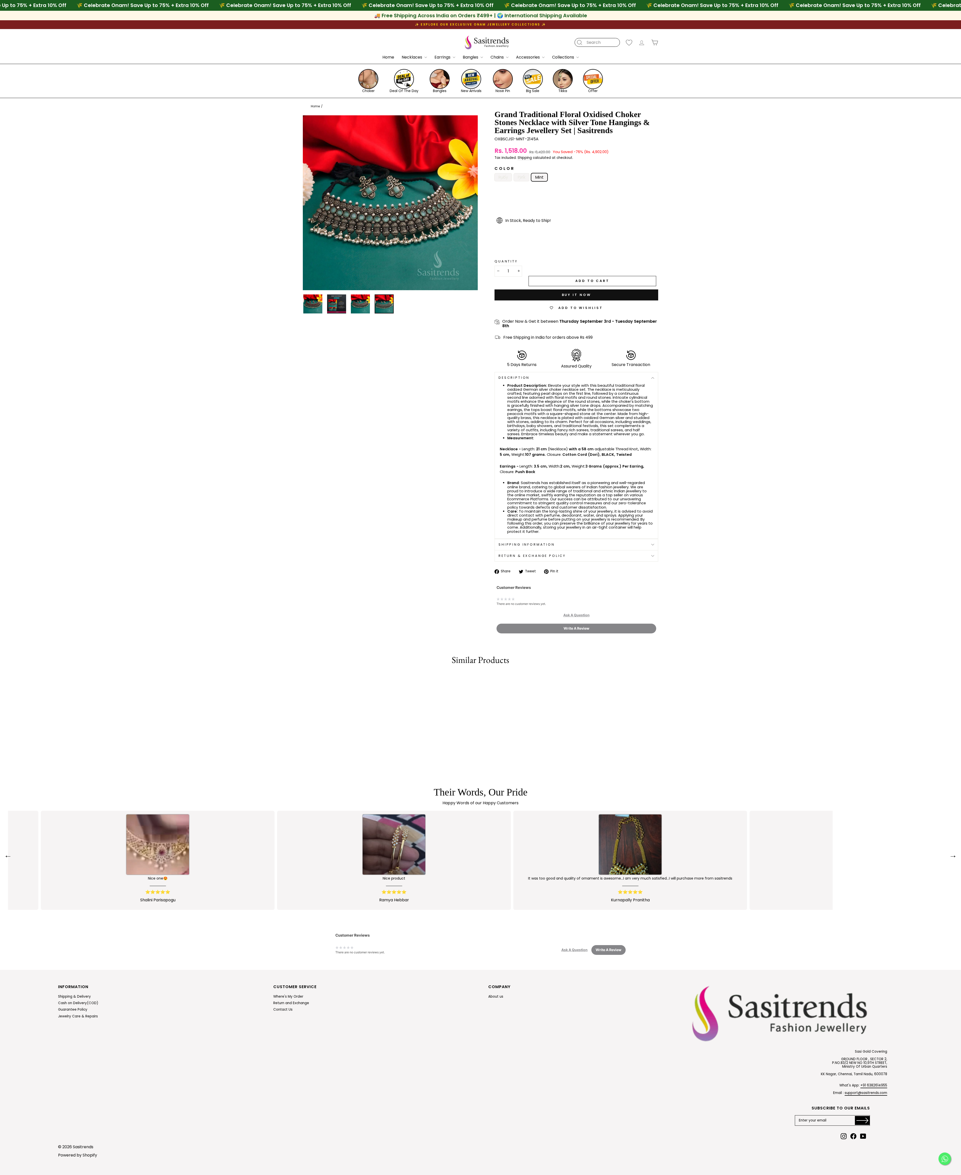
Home (388, 57)
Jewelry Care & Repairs (78, 1016)
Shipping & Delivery (74, 996)
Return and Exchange (291, 1003)
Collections (563, 57)
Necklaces (412, 57)
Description (514, 377)
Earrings (442, 57)
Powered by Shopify (77, 1155)
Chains (498, 57)
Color (505, 168)
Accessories (528, 57)
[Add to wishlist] (304, 677)
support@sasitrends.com (866, 1092)
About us (495, 996)
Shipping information (527, 544)
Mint (539, 177)
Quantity (506, 261)
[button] (576, 615)
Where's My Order (288, 996)
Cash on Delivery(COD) (78, 1003)
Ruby (503, 177)
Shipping (525, 158)
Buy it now (576, 294)
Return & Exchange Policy (532, 556)
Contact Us (283, 1009)
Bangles (471, 57)
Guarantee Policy (72, 1009)
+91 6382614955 (873, 1085)
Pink (522, 177)
